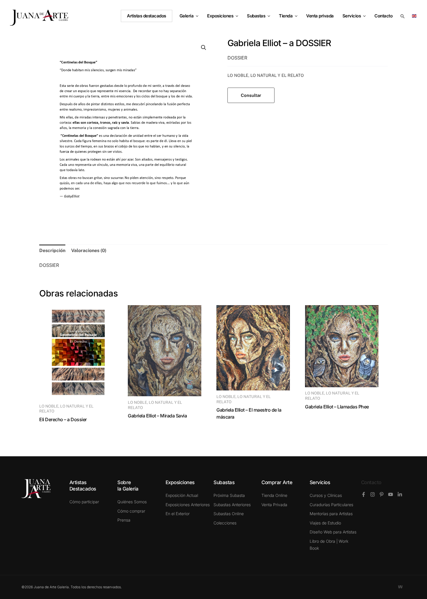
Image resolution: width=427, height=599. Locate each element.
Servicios (351, 16)
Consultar (251, 95)
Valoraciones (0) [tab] (88, 250)
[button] (195, 16)
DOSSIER (237, 58)
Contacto (371, 482)
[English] (415, 15)
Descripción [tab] (52, 250)
